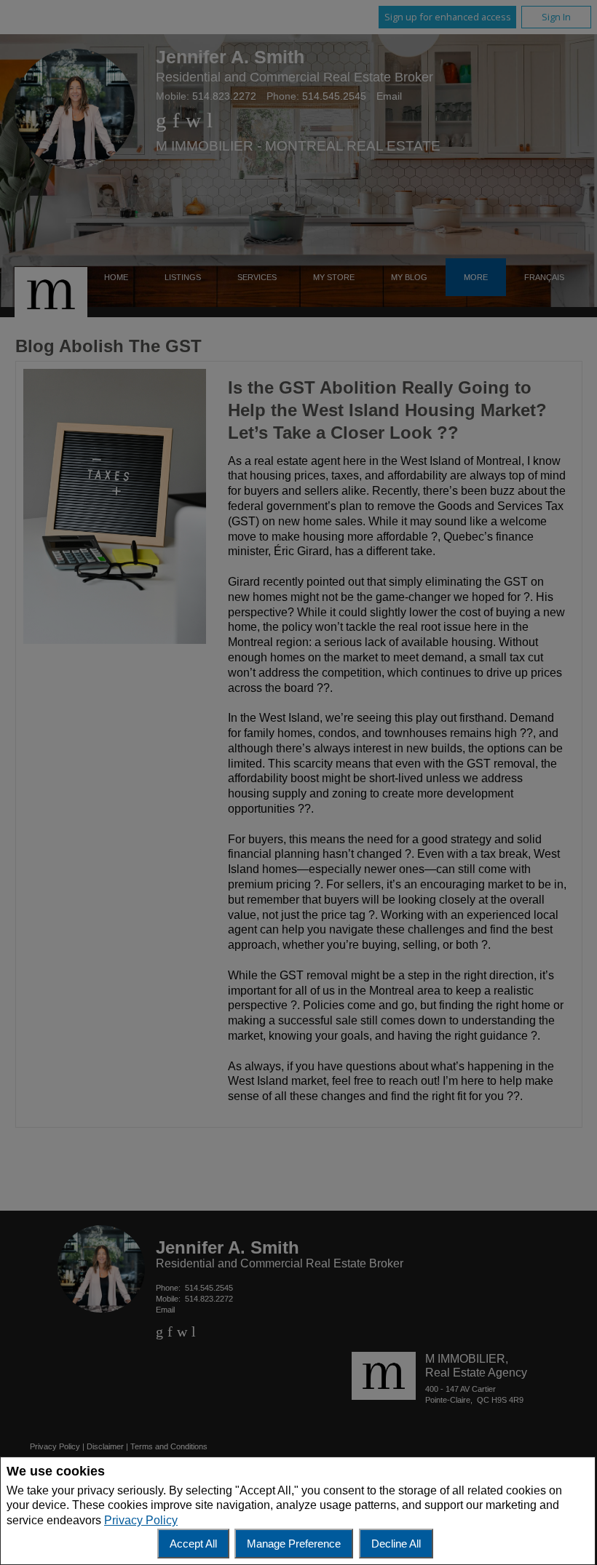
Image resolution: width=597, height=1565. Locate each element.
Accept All (193, 1543)
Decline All (396, 1543)
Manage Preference (294, 1543)
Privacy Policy (141, 1520)
